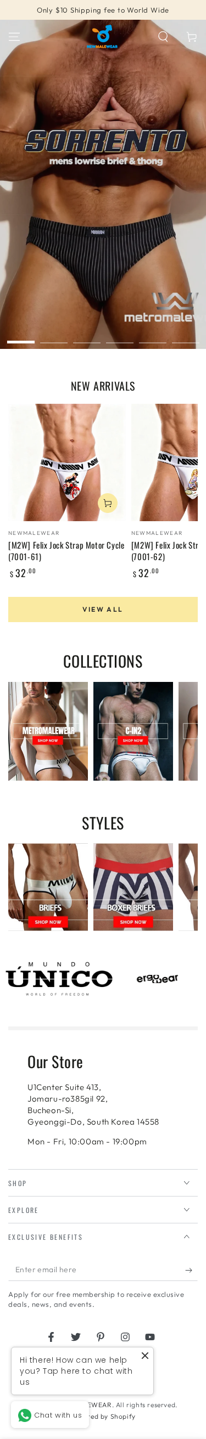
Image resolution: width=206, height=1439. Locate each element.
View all (102, 609)
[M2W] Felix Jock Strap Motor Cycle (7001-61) (66, 550)
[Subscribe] (191, 1270)
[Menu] (14, 36)
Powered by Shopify (103, 1416)
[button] (163, 36)
